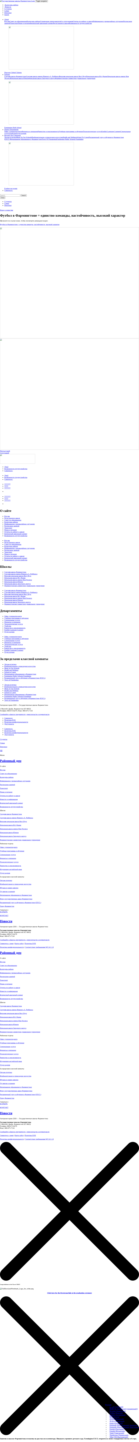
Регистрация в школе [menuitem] (61, 23)
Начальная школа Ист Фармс (15, 578)
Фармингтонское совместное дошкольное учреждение (24, 586)
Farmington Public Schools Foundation (17, 676)
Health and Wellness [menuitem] (70, 137)
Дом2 (6, 467)
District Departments (11, 129)
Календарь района (11, 5)
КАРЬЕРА (4, 912)
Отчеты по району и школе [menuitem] (83, 21)
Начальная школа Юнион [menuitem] (19, 78)
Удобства (7, 626)
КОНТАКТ (4, 916)
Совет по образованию (12, 520)
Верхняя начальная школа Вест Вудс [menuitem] (72, 76)
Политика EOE (10, 720)
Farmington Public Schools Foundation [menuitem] (70, 139)
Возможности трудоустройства (15, 469)
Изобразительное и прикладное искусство (20, 666)
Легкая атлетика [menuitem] (10, 137)
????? (6, 486)
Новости (7, 7)
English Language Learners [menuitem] (111, 131)
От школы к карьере (7, 891)
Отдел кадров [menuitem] (21, 133)
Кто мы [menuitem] (7, 21)
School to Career (10, 672)
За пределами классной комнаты (12, 877)
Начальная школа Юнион (13, 582)
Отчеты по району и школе (14, 532)
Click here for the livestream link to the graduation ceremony (69, 1293)
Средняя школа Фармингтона (15, 572)
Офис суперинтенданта (13, 616)
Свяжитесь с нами (6, 943)
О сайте (3, 766)
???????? (7, 484)
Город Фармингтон (7, 906)
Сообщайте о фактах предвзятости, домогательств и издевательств (24, 940)
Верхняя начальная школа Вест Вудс (17, 576)
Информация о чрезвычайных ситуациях (19, 524)
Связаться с (8, 190)
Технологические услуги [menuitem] (92, 131)
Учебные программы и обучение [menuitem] (71, 131)
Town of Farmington (11, 680)
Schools (7, 74)
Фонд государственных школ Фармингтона (16, 899)
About (6, 19)
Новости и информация (9, 799)
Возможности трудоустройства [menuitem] (80, 23)
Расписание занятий (11, 526)
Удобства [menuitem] (12, 133)
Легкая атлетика (10, 664)
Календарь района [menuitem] (33, 21)
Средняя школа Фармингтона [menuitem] (15, 76)
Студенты (8, 9)
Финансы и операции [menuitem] (30, 131)
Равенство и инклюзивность (14, 628)
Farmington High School (12, 128)
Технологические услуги (13, 624)
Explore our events (10, 188)
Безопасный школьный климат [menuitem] (41, 23)
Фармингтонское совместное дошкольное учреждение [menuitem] (75, 78)
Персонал (8, 13)
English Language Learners (13, 630)
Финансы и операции (12, 622)
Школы (2, 810)
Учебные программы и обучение (16, 618)
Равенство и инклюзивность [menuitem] (48, 131)
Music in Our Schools (11, 668)
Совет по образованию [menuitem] (18, 21)
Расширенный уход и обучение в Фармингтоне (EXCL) (25, 678)
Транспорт (8, 528)
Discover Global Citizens (13, 72)
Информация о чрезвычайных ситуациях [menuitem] (108, 21)
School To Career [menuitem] (83, 137)
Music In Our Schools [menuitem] (23, 137)
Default (71, 491)
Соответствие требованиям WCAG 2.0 (39, 947)
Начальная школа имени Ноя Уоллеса (18, 580)
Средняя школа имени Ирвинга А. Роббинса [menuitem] (42, 76)
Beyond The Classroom (12, 135)
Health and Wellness (11, 670)
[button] (107, 1405)
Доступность (9, 724)
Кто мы (7, 516)
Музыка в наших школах (9, 888)
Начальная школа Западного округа (17, 584)
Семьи (6, 11)
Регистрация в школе (12, 518)
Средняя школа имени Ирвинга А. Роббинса (20, 574)
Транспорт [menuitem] (14, 23)
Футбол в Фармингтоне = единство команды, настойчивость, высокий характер (29, 224)
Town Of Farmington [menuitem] (49, 139)
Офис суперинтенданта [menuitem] (13, 131)
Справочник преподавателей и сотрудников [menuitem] (56, 21)
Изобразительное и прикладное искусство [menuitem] (47, 137)
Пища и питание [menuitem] (24, 23)
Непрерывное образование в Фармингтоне (20, 674)
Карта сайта (19, 943)
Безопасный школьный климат (15, 534)
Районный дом (10, 761)
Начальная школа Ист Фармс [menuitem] (96, 76)
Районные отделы (6, 844)
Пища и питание (10, 530)
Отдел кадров (9, 632)
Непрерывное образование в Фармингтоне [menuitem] (26, 139)
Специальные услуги (12, 620)
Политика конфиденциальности (16, 722)
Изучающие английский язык (11, 869)
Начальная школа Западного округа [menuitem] (42, 78)
